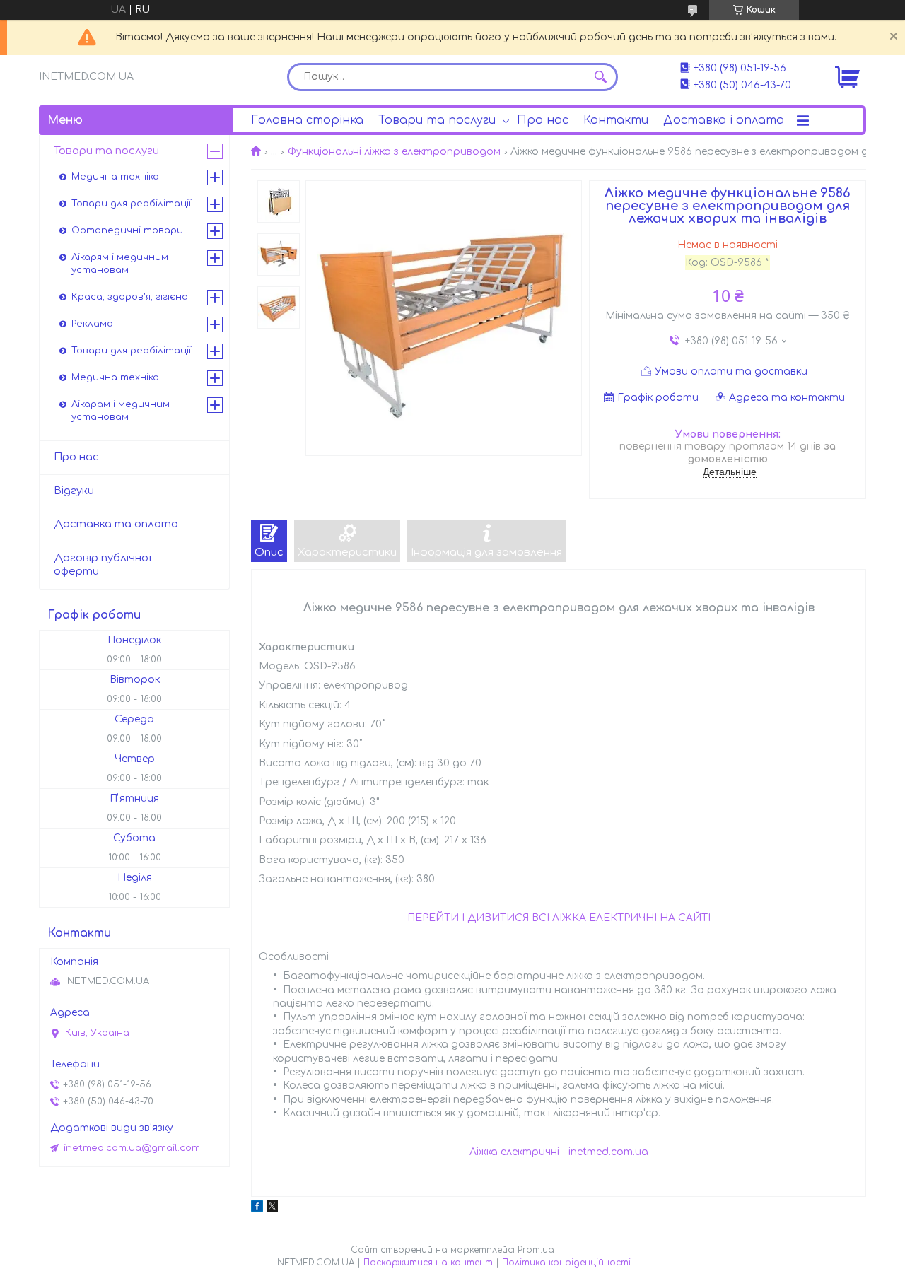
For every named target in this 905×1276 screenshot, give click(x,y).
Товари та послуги (437, 120)
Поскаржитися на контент (428, 1263)
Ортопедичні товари (127, 230)
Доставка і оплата (723, 120)
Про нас (542, 120)
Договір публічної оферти (102, 565)
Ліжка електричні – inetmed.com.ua (558, 1152)
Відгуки (74, 491)
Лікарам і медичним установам (120, 410)
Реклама (92, 324)
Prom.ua (536, 1250)
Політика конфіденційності (566, 1263)
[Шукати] (600, 77)
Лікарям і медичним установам (119, 263)
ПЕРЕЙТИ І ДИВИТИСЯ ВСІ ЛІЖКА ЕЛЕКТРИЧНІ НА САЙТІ (559, 918)
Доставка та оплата (116, 524)
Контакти (615, 120)
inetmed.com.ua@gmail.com (132, 1148)
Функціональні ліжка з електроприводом (394, 151)
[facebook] (257, 1208)
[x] (272, 1208)
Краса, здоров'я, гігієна (129, 297)
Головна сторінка (307, 120)
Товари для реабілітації (131, 204)
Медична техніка (115, 177)
